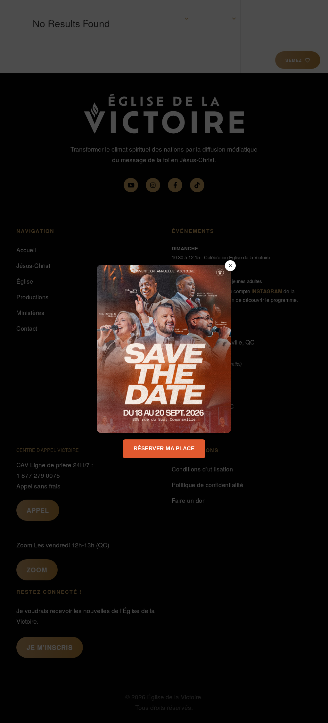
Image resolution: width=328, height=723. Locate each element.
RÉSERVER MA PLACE (164, 448)
